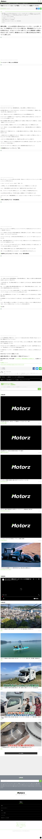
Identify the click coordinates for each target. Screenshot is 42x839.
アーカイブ (36, 784)
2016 (16, 786)
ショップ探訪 (3, 812)
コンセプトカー (32, 784)
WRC (1, 452)
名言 (31, 783)
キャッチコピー (28, 783)
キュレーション (27, 784)
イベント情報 (12, 786)
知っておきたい (12, 364)
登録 (39, 389)
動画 (38, 783)
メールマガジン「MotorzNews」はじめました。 (25, 358)
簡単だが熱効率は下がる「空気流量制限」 (8, 19)
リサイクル (13, 784)
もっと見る (21, 753)
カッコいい (9, 784)
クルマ (2, 783)
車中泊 (23, 784)
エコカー (5, 783)
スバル (34, 783)
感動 (36, 783)
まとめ (3, 22)
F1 (8, 364)
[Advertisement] (21, 766)
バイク (17, 784)
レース (2, 787)
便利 (3, 784)
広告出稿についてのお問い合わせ (21, 825)
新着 (2, 805)
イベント (37, 786)
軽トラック (15, 783)
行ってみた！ (33, 786)
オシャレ (6, 784)
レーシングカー (9, 569)
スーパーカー (8, 786)
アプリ (20, 784)
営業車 (19, 783)
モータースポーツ (3, 8)
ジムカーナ (18, 786)
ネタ (1, 784)
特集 (1, 630)
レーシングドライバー (24, 786)
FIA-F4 (29, 786)
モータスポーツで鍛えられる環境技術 (8, 16)
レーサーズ (3, 815)
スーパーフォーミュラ (20, 364)
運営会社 (21, 827)
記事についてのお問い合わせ (21, 824)
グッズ (40, 786)
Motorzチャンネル (4, 817)
